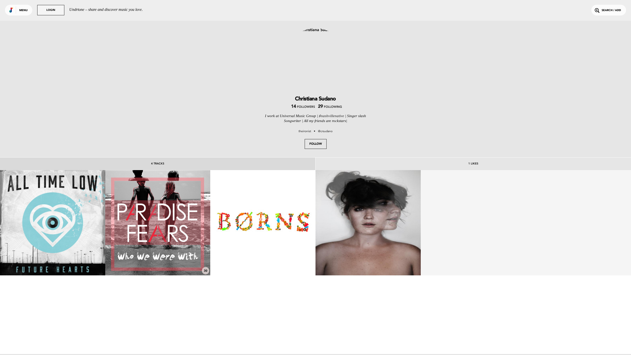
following (330, 107)
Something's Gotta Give (52, 262)
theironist (304, 131)
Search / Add (611, 10)
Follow (315, 143)
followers (303, 107)
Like (31, 223)
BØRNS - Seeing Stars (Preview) (263, 262)
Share (75, 223)
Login (50, 10)
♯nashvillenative (331, 116)
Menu (23, 10)
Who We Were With (157, 262)
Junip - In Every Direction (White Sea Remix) (368, 262)
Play (53, 223)
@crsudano (325, 131)
